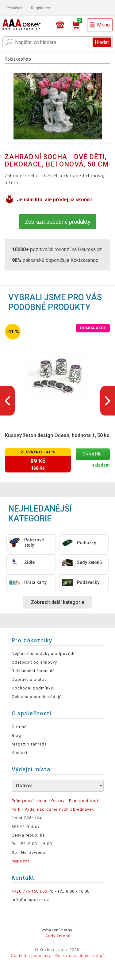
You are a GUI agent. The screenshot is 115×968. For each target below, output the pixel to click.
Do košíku (92, 454)
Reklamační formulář (33, 671)
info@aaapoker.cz (30, 900)
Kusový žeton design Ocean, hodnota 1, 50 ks (57, 435)
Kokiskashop (18, 59)
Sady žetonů (58, 936)
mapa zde (20, 861)
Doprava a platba (29, 679)
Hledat (102, 42)
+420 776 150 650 (30, 891)
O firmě (19, 727)
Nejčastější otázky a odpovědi (43, 653)
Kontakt (20, 752)
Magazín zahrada (29, 744)
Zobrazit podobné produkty (57, 222)
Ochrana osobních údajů (37, 696)
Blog (16, 735)
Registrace (40, 8)
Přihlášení (14, 8)
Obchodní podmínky (32, 688)
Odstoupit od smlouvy (34, 662)
